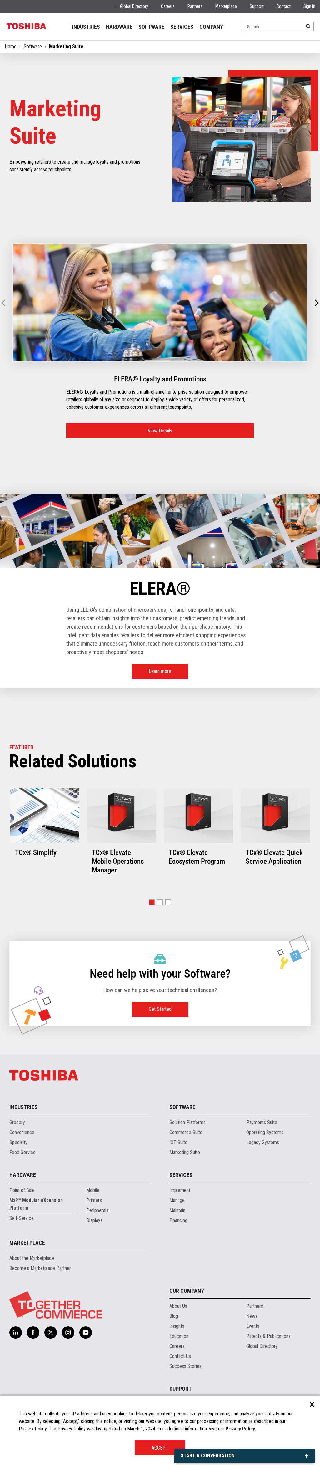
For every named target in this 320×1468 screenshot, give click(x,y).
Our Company (186, 1290)
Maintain (177, 1210)
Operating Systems (264, 1132)
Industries (23, 1107)
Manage (177, 1200)
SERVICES (181, 26)
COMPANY (211, 26)
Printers (94, 1200)
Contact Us (180, 1356)
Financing (178, 1220)
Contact (284, 6)
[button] (316, 303)
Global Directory (134, 6)
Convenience (21, 1132)
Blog (173, 1316)
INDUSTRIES (86, 26)
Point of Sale (22, 1190)
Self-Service (21, 1218)
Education (178, 1336)
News (252, 1316)
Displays (94, 1220)
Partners (195, 6)
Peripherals (97, 1210)
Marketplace (226, 6)
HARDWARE (119, 26)
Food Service (22, 1152)
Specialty (18, 1142)
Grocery (17, 1122)
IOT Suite (178, 1142)
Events (252, 1326)
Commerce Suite (185, 1132)
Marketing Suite (184, 1152)
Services (180, 1175)
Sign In (309, 6)
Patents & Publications (268, 1336)
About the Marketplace (31, 1258)
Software (33, 46)
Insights (176, 1326)
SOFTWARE (151, 26)
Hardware (22, 1175)
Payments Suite (261, 1122)
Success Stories (185, 1366)
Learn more (160, 671)
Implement (179, 1190)
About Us (178, 1306)
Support (257, 6)
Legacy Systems (262, 1142)
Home (11, 46)
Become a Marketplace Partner (40, 1268)
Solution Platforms (187, 1122)
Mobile (92, 1190)
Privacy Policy (240, 1429)
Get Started (160, 1009)
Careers (168, 6)
